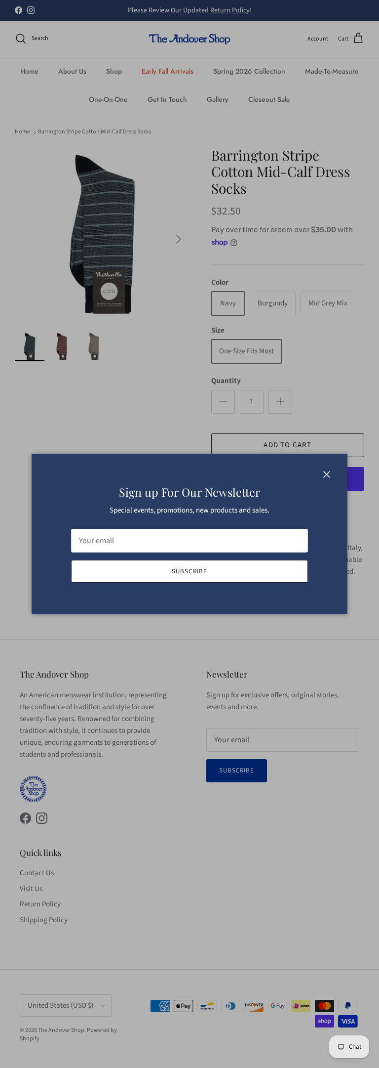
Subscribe (189, 571)
